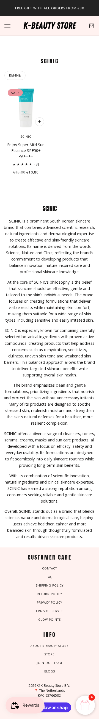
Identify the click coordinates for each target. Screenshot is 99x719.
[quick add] (39, 121)
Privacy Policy (49, 602)
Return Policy (49, 594)
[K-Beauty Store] (49, 25)
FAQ (49, 577)
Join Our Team (49, 663)
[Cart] (92, 26)
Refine (15, 75)
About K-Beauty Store (49, 646)
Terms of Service (49, 611)
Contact (49, 568)
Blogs (49, 671)
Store (49, 654)
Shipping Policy (50, 585)
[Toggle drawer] (7, 26)
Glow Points (49, 620)
